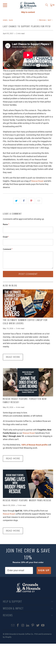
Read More (13, 357)
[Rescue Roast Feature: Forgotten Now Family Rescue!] (28, 382)
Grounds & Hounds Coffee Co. (21, 634)
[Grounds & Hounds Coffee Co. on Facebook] (18, 625)
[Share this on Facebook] (24, 201)
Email (6, 237)
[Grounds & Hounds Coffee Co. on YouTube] (43, 625)
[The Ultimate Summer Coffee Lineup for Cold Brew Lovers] (28, 303)
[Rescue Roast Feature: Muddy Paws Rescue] (28, 484)
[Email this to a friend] (39, 201)
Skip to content (28, 12)
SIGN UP (44, 570)
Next (50, 20)
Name (6, 224)
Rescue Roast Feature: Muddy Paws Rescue (27, 500)
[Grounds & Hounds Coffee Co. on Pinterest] (33, 625)
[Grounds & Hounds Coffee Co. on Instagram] (23, 625)
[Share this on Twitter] (16, 201)
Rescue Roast (37, 181)
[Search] (46, 5)
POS (36, 634)
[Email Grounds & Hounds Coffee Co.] (13, 625)
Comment (7, 249)
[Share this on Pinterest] (31, 201)
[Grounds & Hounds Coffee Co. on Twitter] (38, 625)
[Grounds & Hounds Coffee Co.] (28, 5)
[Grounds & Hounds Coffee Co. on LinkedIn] (28, 625)
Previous (42, 20)
